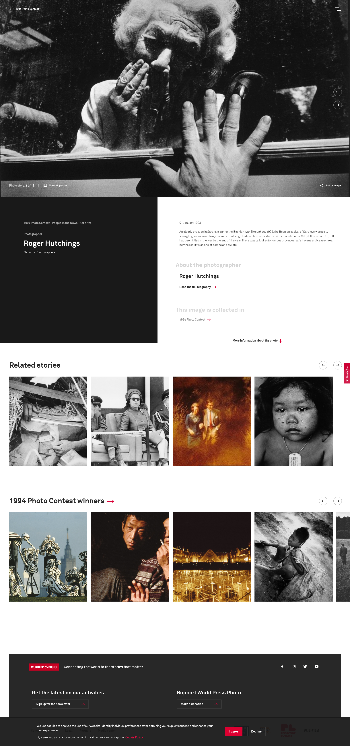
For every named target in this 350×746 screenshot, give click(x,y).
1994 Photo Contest (27, 9)
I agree (233, 731)
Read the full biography (195, 287)
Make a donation (192, 704)
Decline (256, 731)
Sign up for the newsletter (53, 704)
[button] (323, 365)
